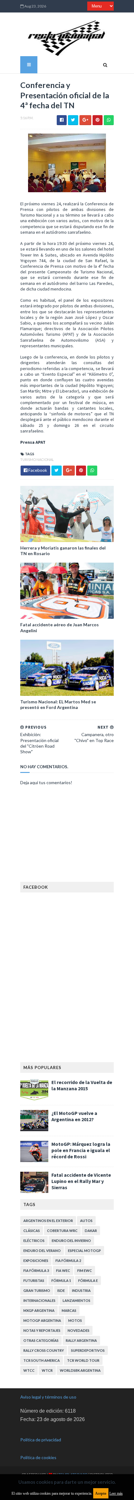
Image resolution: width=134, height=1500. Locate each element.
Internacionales (39, 1300)
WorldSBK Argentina (80, 1370)
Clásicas (31, 1231)
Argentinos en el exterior (48, 1221)
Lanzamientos (76, 1300)
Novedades (78, 1330)
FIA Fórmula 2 (68, 1260)
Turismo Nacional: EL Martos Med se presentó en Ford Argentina (58, 704)
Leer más (116, 1493)
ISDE (61, 1290)
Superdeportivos (88, 1350)
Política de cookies (38, 1457)
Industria (81, 1290)
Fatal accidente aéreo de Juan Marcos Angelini (59, 627)
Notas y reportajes (41, 1330)
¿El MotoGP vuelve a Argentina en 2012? (74, 1116)
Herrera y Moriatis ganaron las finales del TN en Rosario (63, 550)
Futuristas (33, 1280)
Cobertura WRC (62, 1231)
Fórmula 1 (61, 1280)
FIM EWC (84, 1270)
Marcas (69, 1310)
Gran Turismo (36, 1290)
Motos (75, 1320)
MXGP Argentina (39, 1310)
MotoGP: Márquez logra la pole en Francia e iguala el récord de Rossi (80, 1150)
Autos (86, 1221)
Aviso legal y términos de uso (48, 1397)
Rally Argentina (81, 1340)
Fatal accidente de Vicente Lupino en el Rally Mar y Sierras (81, 1181)
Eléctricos (34, 1241)
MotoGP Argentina (42, 1320)
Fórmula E (88, 1280)
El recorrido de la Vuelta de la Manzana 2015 (81, 1085)
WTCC (29, 1370)
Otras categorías (41, 1340)
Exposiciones (35, 1260)
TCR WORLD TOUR (83, 1360)
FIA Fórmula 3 (36, 1270)
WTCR (47, 1370)
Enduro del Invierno (71, 1241)
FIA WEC (63, 1270)
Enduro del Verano (42, 1250)
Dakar (91, 1231)
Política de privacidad (40, 1439)
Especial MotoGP (84, 1250)
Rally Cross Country (43, 1350)
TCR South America (41, 1360)
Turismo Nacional (37, 459)
